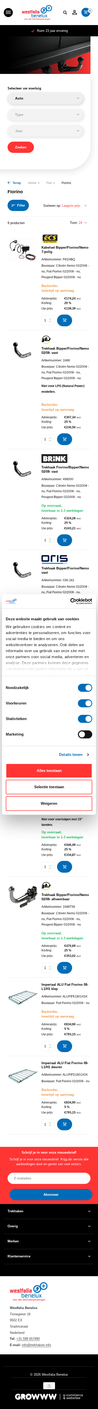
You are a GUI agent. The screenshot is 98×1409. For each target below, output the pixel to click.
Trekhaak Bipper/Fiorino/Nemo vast (65, 570)
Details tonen (70, 754)
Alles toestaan (49, 770)
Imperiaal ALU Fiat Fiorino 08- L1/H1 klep (64, 987)
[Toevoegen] (64, 320)
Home (32, 183)
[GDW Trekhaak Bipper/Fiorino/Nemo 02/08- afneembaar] (23, 928)
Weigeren (49, 803)
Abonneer (51, 1194)
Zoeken (20, 147)
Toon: (74, 223)
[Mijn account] (74, 12)
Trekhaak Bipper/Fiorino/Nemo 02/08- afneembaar (65, 897)
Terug (16, 183)
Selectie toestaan (49, 787)
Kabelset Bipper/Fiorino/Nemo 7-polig (64, 250)
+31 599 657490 (28, 1339)
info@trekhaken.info (36, 1345)
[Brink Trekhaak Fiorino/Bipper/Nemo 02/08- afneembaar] (23, 815)
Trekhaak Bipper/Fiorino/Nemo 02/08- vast (65, 351)
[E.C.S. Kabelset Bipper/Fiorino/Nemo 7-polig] (23, 280)
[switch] (85, 703)
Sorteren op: (52, 206)
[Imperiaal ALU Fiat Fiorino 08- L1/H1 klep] (23, 1017)
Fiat (49, 183)
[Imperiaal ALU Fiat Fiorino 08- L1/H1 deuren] (23, 1095)
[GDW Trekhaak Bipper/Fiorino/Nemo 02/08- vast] (23, 390)
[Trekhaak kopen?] (37, 12)
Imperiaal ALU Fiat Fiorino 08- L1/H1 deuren (64, 1065)
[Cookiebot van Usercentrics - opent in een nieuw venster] (70, 601)
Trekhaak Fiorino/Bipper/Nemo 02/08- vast (65, 469)
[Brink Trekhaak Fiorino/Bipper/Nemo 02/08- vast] (23, 500)
